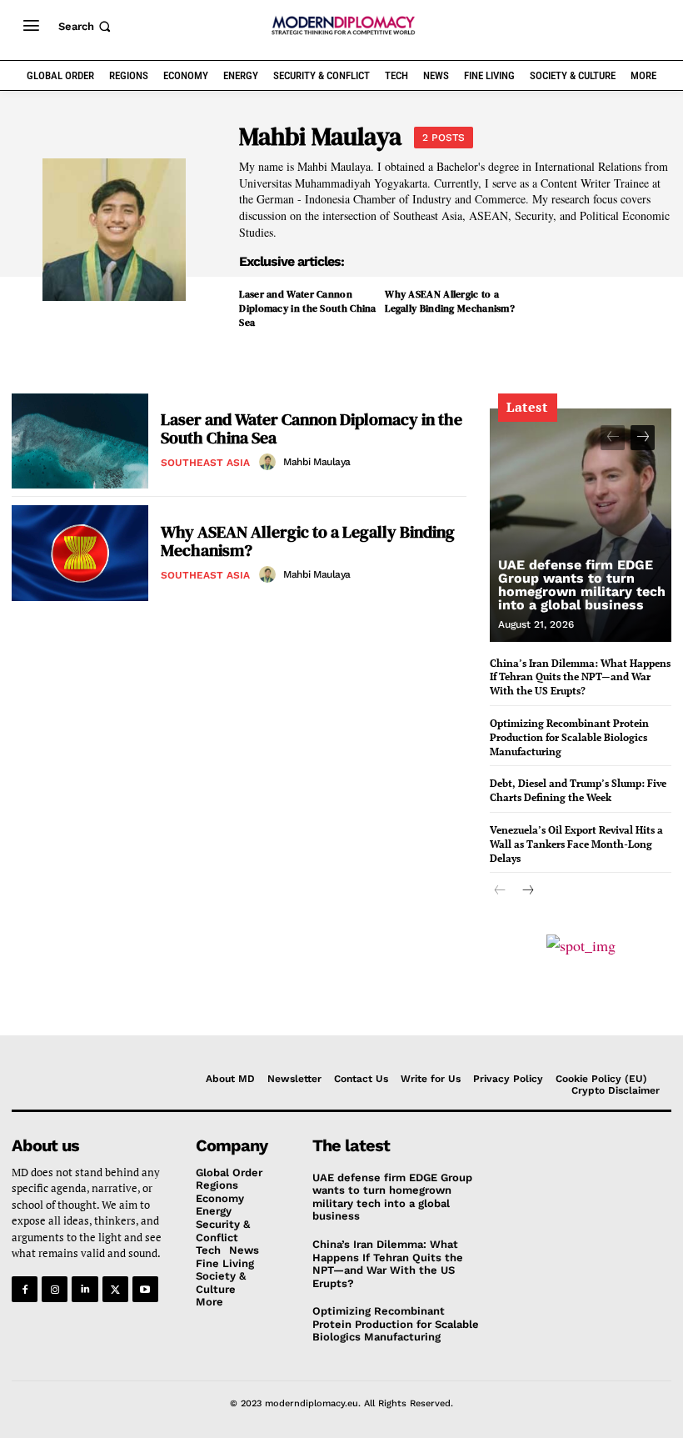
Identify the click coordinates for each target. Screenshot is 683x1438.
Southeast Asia (205, 462)
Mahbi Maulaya (317, 462)
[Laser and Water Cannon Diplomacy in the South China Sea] (80, 441)
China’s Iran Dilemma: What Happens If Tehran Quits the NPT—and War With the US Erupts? (580, 677)
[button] (86, 26)
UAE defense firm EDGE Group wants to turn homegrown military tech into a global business (582, 585)
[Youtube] (145, 1289)
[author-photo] (270, 461)
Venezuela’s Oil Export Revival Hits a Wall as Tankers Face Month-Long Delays (576, 844)
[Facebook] (24, 1289)
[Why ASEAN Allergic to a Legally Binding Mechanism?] (80, 553)
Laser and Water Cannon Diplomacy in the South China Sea (307, 308)
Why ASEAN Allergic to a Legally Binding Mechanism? (450, 301)
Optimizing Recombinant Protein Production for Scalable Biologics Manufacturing (569, 737)
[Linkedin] (84, 1289)
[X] (115, 1289)
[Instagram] (54, 1289)
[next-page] (643, 437)
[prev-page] (613, 437)
